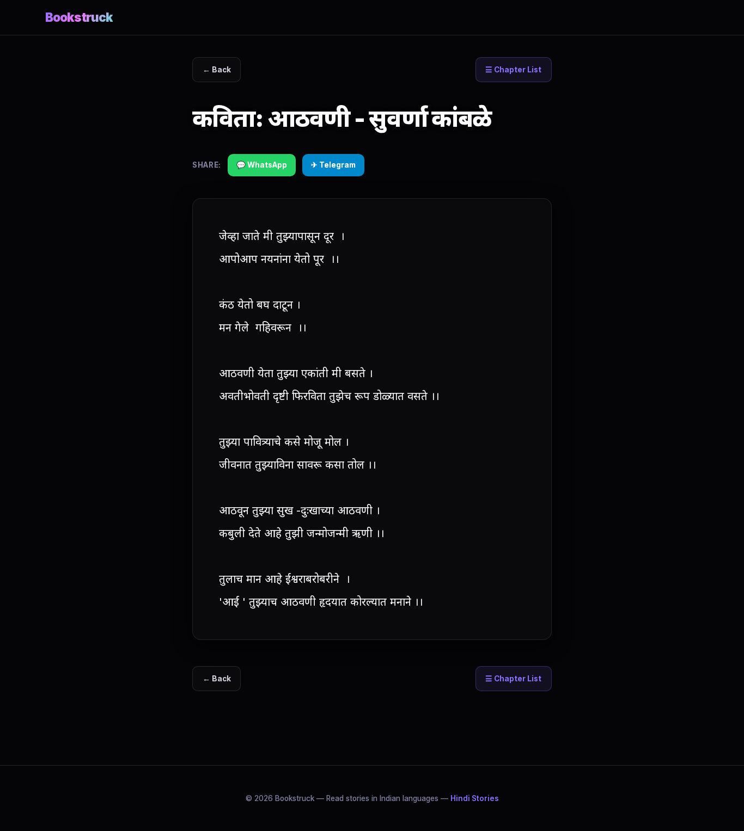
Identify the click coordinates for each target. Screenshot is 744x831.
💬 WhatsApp (261, 165)
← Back (217, 69)
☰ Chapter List (513, 69)
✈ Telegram (333, 165)
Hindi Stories (474, 798)
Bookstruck (79, 17)
